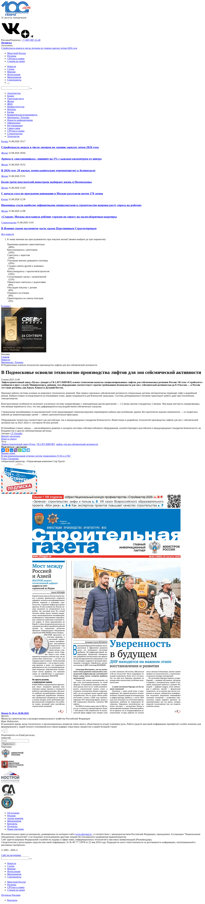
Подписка (12, 826)
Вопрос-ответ (8, 453)
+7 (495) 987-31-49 (31, 40)
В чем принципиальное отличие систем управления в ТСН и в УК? (36, 456)
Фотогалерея (13, 871)
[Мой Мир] (11, 450)
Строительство (15, 133)
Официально (13, 123)
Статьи (10, 866)
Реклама (11, 815)
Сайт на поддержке (11, 855)
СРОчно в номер (15, 58)
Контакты (12, 823)
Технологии (13, 136)
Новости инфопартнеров (20, 120)
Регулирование (15, 125)
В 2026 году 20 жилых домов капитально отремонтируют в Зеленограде (48, 170)
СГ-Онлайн (16, 433)
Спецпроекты (14, 877)
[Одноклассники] (7, 450)
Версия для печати (10, 436)
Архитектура (14, 93)
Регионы (11, 56)
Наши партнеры (15, 829)
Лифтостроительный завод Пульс (18, 444)
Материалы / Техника (18, 117)
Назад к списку (9, 439)
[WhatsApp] (20, 450)
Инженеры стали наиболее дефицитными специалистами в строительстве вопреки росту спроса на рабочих (71, 205)
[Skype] (24, 450)
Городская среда (15, 98)
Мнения (11, 868)
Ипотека (11, 109)
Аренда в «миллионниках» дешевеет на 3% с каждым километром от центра (51, 158)
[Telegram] (28, 450)
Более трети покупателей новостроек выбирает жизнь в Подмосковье (46, 182)
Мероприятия (14, 821)
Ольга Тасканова (10, 458)
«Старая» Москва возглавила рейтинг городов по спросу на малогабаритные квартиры (59, 216)
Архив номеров (15, 818)
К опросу (6, 306)
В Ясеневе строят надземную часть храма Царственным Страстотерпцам (48, 228)
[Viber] (15, 450)
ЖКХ (10, 104)
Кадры (10, 112)
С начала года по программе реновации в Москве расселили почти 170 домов (52, 193)
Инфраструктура (15, 106)
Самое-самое (13, 128)
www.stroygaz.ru (83, 834)
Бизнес (10, 96)
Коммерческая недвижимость (22, 114)
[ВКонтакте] (3, 450)
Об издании (13, 813)
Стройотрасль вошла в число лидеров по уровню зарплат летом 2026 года (39, 48)
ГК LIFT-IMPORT (46, 444)
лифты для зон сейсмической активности (77, 444)
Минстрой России (16, 53)
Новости (11, 863)
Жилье (10, 101)
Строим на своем (16, 61)
